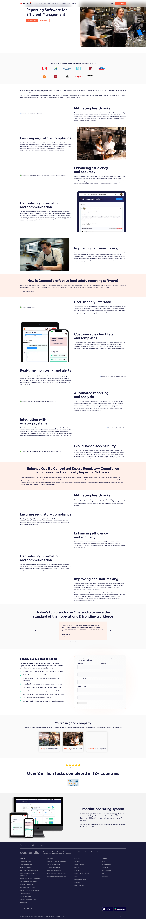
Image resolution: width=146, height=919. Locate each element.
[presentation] (35, 630)
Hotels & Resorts (79, 864)
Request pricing (44, 20)
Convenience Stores (80, 879)
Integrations (23, 902)
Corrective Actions (25, 893)
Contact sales (26, 845)
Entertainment (78, 870)
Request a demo (32, 20)
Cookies (124, 916)
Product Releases (106, 870)
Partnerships (105, 876)
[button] (70, 641)
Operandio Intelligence (26, 861)
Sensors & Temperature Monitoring (29, 890)
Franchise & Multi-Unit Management (57, 861)
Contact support (39, 845)
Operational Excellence (53, 867)
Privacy (119, 916)
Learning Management (26, 864)
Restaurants (77, 861)
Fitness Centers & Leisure (81, 873)
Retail (75, 876)
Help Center (105, 867)
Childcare (77, 867)
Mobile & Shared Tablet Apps (28, 899)
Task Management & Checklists (28, 881)
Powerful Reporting (25, 896)
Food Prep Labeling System (27, 887)
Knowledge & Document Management (30, 878)
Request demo (82, 703)
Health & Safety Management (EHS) (57, 876)
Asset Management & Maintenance (57, 873)
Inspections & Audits (25, 867)
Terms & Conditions (111, 916)
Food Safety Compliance (54, 870)
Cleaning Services (79, 885)
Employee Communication (27, 884)
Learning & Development (54, 864)
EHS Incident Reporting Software (29, 870)
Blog (103, 873)
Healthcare (77, 882)
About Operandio (106, 864)
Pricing (103, 861)
